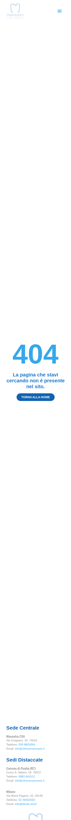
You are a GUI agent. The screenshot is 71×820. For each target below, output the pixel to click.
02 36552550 (27, 799)
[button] (59, 11)
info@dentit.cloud (25, 803)
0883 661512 (27, 776)
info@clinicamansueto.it (29, 748)
